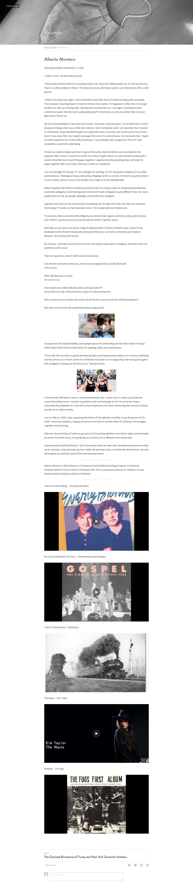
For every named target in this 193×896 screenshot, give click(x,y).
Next (46, 853)
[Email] (147, 865)
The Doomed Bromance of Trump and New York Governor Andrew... (86, 857)
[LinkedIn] (141, 865)
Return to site (12, 6)
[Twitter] (135, 865)
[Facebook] (129, 865)
